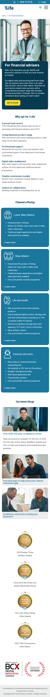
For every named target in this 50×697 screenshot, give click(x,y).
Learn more (10, 242)
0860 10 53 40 (26, 2)
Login (43, 2)
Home (4, 16)
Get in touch (12, 103)
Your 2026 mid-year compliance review (22, 433)
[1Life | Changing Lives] (9, 8)
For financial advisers (16, 16)
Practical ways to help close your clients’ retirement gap (23, 482)
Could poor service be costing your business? (20, 515)
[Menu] (46, 7)
